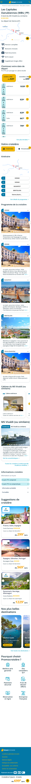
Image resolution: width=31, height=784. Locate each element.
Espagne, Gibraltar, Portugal (14, 558)
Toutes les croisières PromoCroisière (10, 5)
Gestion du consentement (9, 768)
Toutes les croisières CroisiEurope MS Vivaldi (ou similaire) (17, 464)
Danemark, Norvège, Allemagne (11, 592)
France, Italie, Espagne (12, 526)
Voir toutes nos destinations (19, 651)
